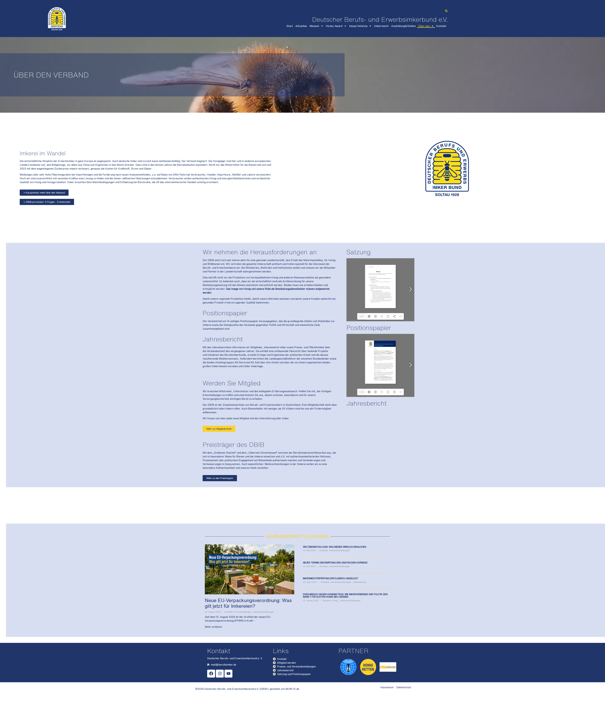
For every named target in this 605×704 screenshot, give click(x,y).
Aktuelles (301, 26)
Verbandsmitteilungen (263, 612)
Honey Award (334, 26)
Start (289, 26)
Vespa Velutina (358, 26)
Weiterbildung (359, 582)
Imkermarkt (381, 26)
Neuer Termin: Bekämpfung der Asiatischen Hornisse (335, 563)
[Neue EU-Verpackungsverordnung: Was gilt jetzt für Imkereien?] (249, 569)
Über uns (424, 26)
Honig (335, 601)
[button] (446, 11)
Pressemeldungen (242, 612)
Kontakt (441, 26)
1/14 (362, 392)
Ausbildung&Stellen (403, 26)
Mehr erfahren (213, 627)
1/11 (361, 316)
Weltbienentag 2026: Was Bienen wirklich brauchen (334, 547)
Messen (314, 26)
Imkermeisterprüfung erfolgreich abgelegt (330, 578)
